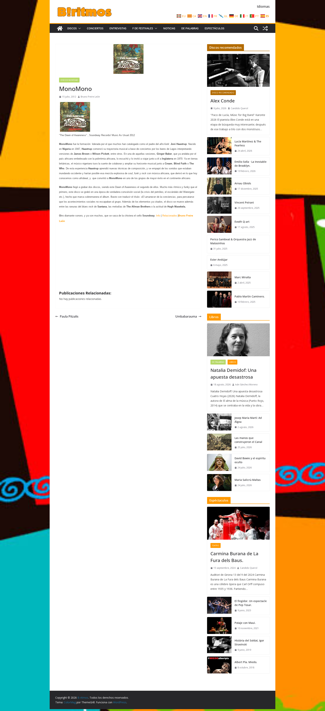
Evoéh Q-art (242, 221)
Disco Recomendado (223, 92)
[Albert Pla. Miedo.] (219, 665)
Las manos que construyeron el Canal (248, 440)
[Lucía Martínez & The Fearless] (219, 146)
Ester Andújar (219, 259)
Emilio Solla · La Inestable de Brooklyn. (251, 163)
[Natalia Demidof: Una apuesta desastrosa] (238, 339)
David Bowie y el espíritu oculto (250, 460)
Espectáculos (214, 28)
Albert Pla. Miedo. (246, 662)
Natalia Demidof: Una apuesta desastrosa (233, 373)
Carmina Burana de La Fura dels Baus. (234, 556)
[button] (79, 28)
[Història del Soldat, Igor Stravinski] (219, 645)
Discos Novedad (69, 80)
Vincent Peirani (244, 202)
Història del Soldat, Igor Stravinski (249, 642)
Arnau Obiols (243, 183)
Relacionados (169, 215)
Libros (232, 362)
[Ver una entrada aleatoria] (265, 28)
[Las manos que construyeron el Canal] (219, 443)
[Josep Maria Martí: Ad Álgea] (219, 423)
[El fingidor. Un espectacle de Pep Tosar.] (219, 606)
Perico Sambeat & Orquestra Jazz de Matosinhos (233, 241)
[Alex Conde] (238, 70)
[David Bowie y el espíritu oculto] (219, 463)
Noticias (169, 28)
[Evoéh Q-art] (219, 224)
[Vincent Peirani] (219, 205)
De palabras (190, 28)
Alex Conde (222, 101)
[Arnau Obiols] (219, 186)
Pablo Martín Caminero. (250, 296)
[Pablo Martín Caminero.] (219, 299)
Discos (72, 28)
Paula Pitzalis (69, 316)
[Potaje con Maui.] (219, 625)
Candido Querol (239, 108)
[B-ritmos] (59, 28)
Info (158, 215)
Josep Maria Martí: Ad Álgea (248, 420)
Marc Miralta (243, 277)
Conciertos (95, 28)
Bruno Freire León (90, 96)
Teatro (215, 545)
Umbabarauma (186, 316)
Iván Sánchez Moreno (246, 384)
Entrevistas (117, 28)
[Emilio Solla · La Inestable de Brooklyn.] (219, 166)
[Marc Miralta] (219, 280)
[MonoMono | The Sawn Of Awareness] (75, 130)
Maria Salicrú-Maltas (248, 480)
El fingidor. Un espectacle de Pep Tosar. (251, 603)
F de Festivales (142, 28)
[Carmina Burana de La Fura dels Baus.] (238, 523)
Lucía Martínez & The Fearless (248, 143)
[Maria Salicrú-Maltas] (219, 482)
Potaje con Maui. (245, 623)
